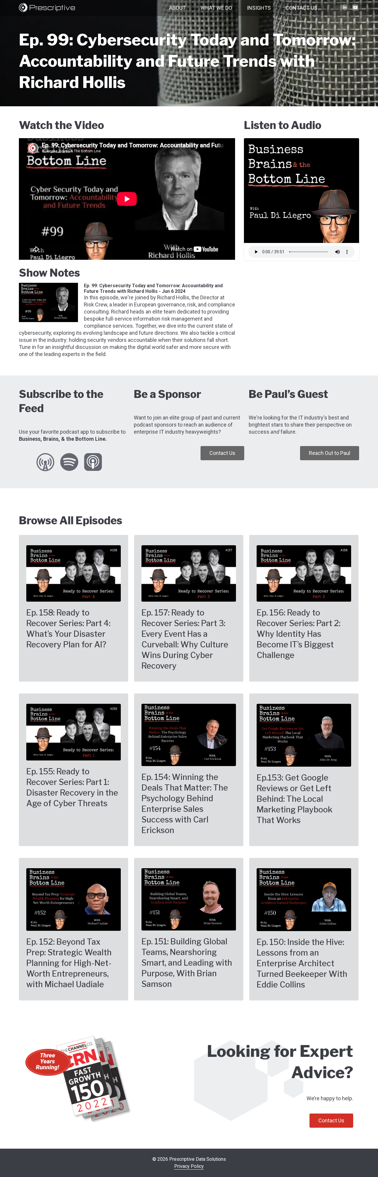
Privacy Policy (189, 1166)
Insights (259, 8)
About (177, 8)
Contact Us (301, 8)
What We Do (216, 8)
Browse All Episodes (70, 520)
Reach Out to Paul (329, 453)
